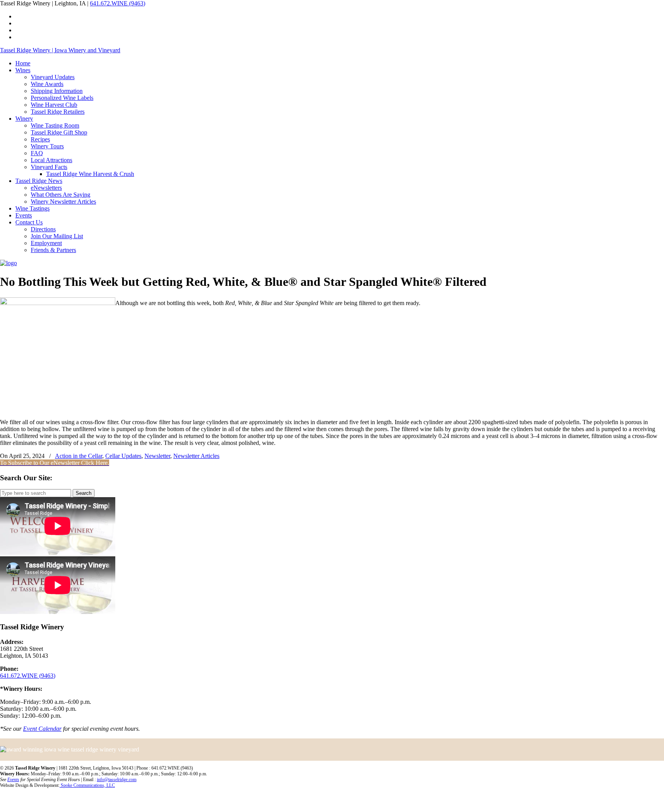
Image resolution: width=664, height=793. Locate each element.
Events (13, 779)
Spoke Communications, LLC (87, 785)
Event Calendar (42, 728)
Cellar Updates (123, 456)
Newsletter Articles (196, 456)
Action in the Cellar (78, 456)
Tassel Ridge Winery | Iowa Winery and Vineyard (60, 50)
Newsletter (157, 456)
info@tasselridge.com (116, 779)
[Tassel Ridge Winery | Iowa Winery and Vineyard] (8, 263)
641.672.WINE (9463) (117, 3)
